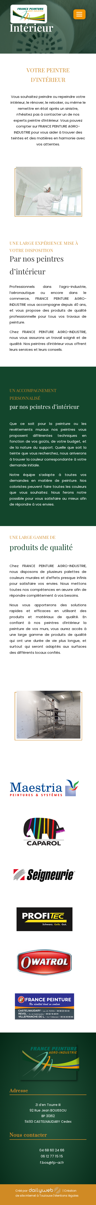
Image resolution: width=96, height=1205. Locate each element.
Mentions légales (67, 1196)
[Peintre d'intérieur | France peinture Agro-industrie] (48, 229)
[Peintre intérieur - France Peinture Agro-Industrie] (48, 753)
